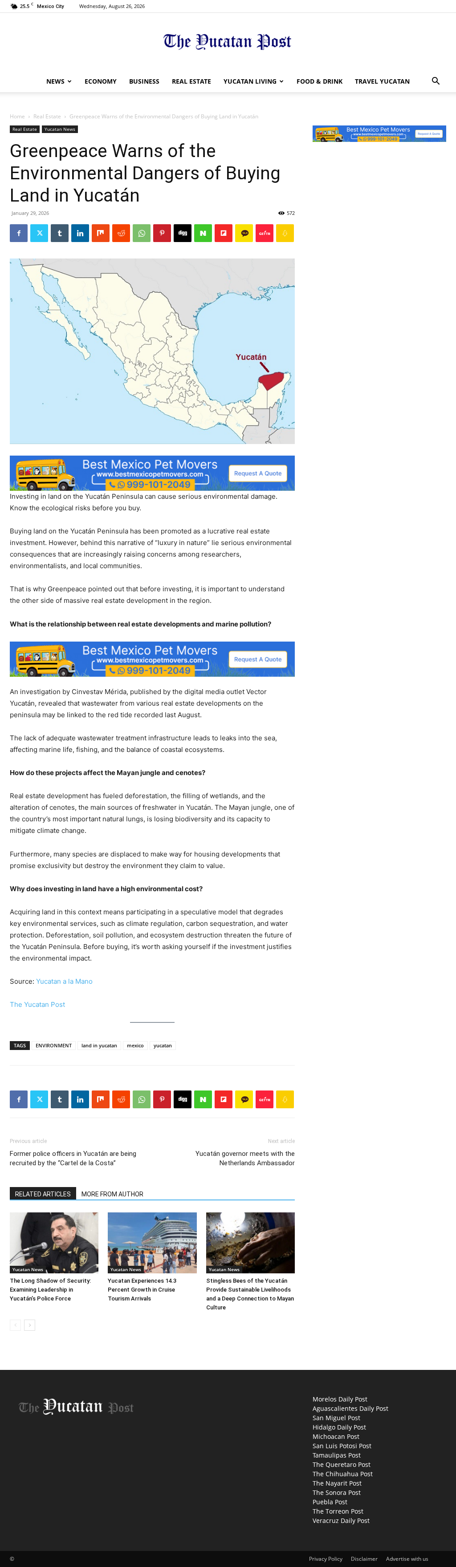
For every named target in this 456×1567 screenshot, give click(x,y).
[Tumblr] (60, 233)
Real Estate (191, 81)
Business (144, 81)
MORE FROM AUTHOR (112, 1194)
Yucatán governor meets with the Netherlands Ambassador (245, 1158)
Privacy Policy (325, 1559)
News (55, 81)
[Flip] (223, 233)
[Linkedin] (80, 233)
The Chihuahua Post (343, 1474)
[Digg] (182, 233)
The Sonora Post (337, 1492)
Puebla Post (330, 1502)
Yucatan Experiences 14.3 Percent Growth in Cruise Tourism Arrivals (142, 1289)
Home (17, 116)
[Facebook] (19, 233)
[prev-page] (15, 1325)
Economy (101, 81)
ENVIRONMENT (54, 1045)
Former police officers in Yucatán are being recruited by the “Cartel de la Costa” (73, 1158)
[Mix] (101, 233)
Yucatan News (60, 129)
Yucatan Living (250, 81)
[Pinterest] (162, 233)
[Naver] (203, 233)
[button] (435, 82)
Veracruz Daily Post (341, 1520)
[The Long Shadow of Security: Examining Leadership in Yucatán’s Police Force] (54, 1242)
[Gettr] (264, 233)
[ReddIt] (121, 233)
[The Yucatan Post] (228, 42)
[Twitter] (39, 233)
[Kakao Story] (244, 233)
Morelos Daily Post (340, 1399)
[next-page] (29, 1325)
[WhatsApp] (142, 233)
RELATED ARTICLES (43, 1194)
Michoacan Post (336, 1436)
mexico (135, 1045)
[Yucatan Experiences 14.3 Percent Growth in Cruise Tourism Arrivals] (152, 1242)
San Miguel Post (336, 1418)
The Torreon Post (338, 1511)
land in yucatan (99, 1045)
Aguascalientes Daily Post (350, 1408)
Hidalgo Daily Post (339, 1427)
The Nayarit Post (337, 1483)
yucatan (163, 1045)
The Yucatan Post (37, 1004)
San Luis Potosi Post (342, 1446)
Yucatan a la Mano (64, 981)
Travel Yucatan (382, 81)
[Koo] (285, 233)
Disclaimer (364, 1559)
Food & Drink (319, 81)
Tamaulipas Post (337, 1455)
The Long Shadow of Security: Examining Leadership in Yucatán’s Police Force (50, 1289)
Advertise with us (407, 1559)
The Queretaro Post (341, 1464)
